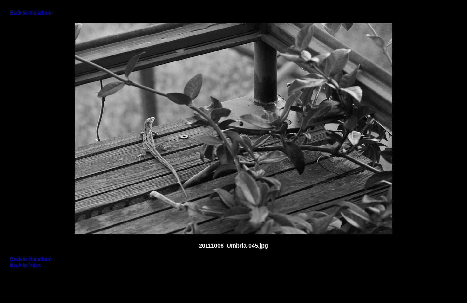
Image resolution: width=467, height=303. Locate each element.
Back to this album (30, 13)
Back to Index (25, 265)
